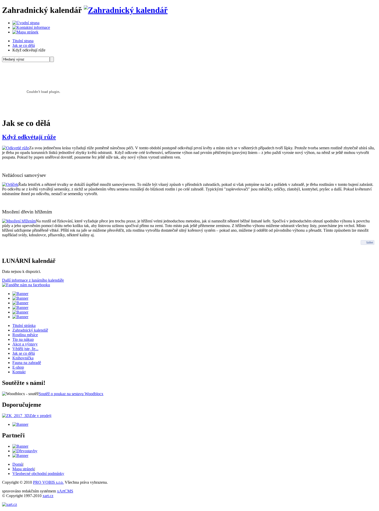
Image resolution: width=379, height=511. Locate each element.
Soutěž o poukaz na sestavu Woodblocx (71, 394)
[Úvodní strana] (25, 23)
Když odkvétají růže (29, 137)
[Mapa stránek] (25, 32)
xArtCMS (65, 491)
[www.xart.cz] (9, 504)
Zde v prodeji (40, 415)
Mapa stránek (23, 469)
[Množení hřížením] (19, 221)
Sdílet (369, 242)
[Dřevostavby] (24, 451)
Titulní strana (23, 41)
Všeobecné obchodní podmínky (38, 473)
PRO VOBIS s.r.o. (48, 482)
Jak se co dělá (23, 45)
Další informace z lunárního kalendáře (33, 280)
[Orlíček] (10, 184)
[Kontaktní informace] (31, 27)
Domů (17, 464)
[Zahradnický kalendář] (126, 10)
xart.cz (48, 495)
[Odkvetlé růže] (15, 148)
